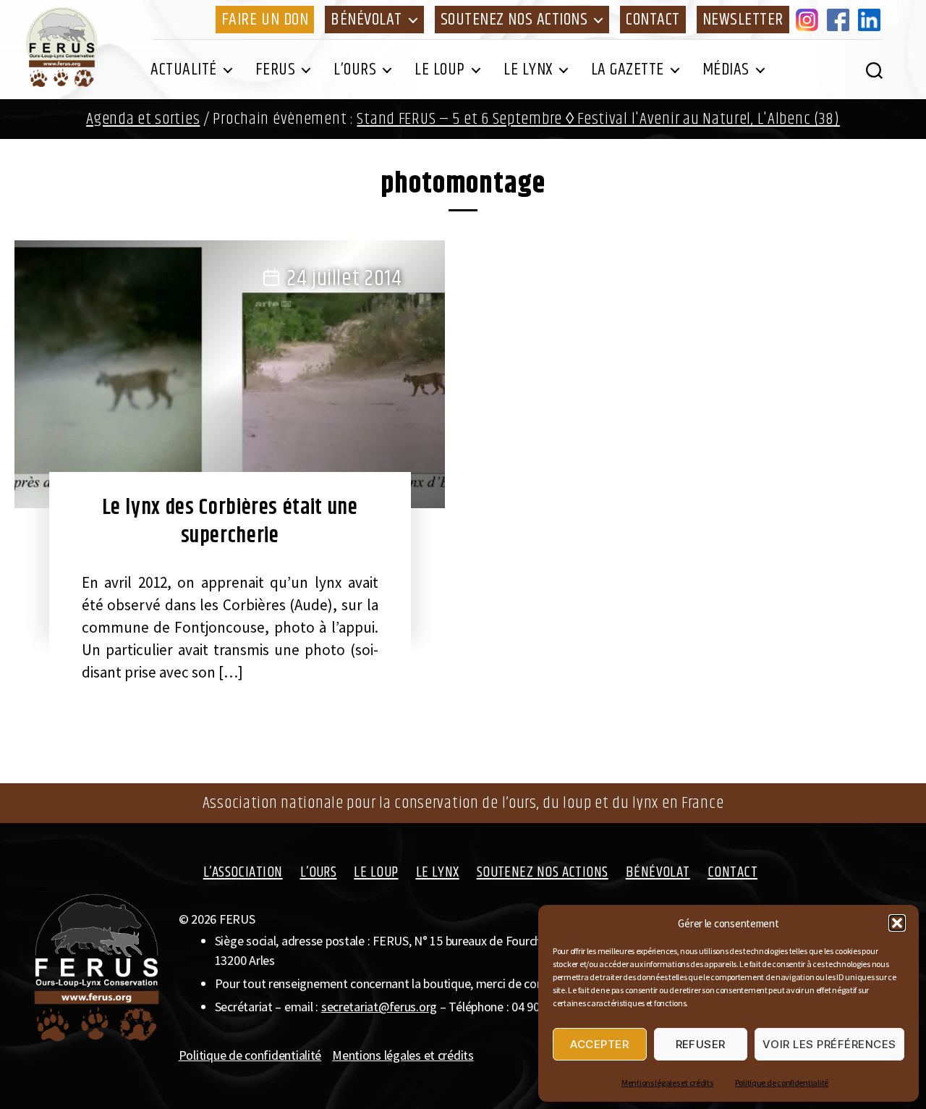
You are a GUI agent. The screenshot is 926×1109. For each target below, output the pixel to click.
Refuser (701, 1044)
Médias (725, 69)
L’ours (355, 69)
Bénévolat (366, 20)
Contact (653, 20)
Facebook (840, 20)
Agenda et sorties (143, 119)
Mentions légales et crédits (667, 1082)
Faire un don (264, 20)
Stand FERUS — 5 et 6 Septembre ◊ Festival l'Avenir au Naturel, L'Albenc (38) (598, 119)
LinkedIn (872, 20)
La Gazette (627, 69)
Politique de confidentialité (781, 1082)
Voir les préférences (829, 1044)
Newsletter (742, 20)
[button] (897, 923)
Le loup (440, 69)
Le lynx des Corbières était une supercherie (230, 521)
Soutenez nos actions (514, 20)
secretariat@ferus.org (379, 1006)
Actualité (183, 69)
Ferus (275, 69)
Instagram (809, 20)
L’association (243, 872)
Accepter (599, 1044)
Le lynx (528, 69)
